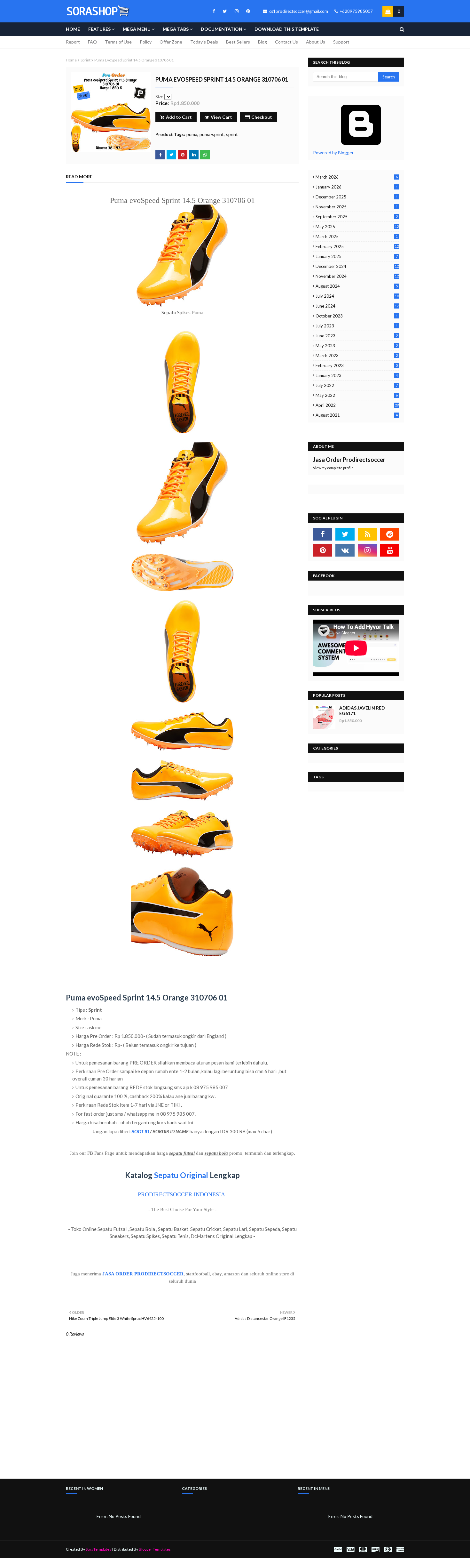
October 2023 (357, 315)
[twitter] (225, 11)
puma (191, 134)
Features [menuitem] (99, 29)
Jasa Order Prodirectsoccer (349, 459)
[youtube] (389, 550)
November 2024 (357, 276)
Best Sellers (238, 41)
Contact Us (286, 41)
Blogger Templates (155, 1549)
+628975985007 (356, 11)
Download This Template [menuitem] (287, 29)
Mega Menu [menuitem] (137, 29)
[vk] (345, 550)
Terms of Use (118, 41)
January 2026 (357, 186)
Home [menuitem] (73, 29)
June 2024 (357, 306)
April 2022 (357, 405)
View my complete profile (333, 468)
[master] (362, 1549)
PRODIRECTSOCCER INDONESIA (181, 1194)
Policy (146, 41)
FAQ (92, 41)
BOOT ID (140, 1131)
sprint (85, 60)
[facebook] (213, 11)
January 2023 (357, 375)
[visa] (350, 1549)
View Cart (221, 117)
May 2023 (357, 345)
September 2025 (357, 216)
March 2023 (357, 355)
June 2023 (357, 335)
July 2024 (357, 296)
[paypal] (338, 1549)
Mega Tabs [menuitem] (176, 29)
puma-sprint (212, 134)
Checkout (261, 117)
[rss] (367, 534)
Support (341, 41)
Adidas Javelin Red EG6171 (362, 710)
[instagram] (236, 11)
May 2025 (357, 226)
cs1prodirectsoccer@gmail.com (298, 11)
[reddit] (389, 534)
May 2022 (357, 395)
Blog (262, 41)
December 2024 (357, 266)
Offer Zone (171, 41)
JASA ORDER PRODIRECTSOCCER (143, 1273)
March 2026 (357, 177)
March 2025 (357, 236)
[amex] (399, 1549)
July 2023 (357, 325)
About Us (315, 41)
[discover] (375, 1549)
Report (73, 41)
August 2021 (357, 415)
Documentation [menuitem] (221, 29)
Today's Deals (204, 41)
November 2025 (357, 206)
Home (71, 60)
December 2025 (357, 196)
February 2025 (357, 246)
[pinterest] (247, 11)
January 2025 (357, 256)
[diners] (387, 1549)
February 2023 (357, 365)
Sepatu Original (181, 1175)
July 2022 (357, 385)
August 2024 (357, 286)
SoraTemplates (98, 1549)
